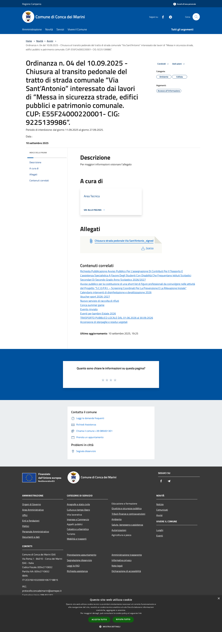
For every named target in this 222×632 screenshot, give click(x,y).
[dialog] (111, 613)
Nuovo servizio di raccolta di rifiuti (99, 301)
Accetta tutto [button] (99, 619)
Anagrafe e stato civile (78, 504)
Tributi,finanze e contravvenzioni (128, 514)
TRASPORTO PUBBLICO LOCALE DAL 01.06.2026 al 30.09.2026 (116, 318)
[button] (110, 626)
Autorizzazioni (119, 530)
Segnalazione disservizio (79, 560)
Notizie (160, 504)
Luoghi (159, 530)
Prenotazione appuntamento (81, 555)
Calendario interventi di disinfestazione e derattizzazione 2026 (115, 292)
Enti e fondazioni (30, 520)
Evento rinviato (89, 309)
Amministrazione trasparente (127, 555)
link (140, 613)
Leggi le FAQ (73, 565)
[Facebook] (162, 17)
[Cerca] (196, 16)
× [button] (218, 598)
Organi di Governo (31, 504)
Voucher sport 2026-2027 (95, 297)
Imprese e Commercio (78, 519)
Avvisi (50, 41)
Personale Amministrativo (35, 531)
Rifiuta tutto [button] (123, 619)
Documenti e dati (31, 537)
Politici (25, 526)
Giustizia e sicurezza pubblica (127, 508)
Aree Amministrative (33, 510)
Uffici (24, 515)
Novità (39, 41)
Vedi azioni (177, 63)
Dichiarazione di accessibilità (126, 571)
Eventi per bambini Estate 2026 (98, 313)
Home (29, 41)
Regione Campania (31, 4)
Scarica (149, 248)
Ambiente (117, 519)
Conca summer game (92, 305)
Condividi (161, 63)
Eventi (159, 535)
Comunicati (162, 510)
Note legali (117, 565)
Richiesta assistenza (77, 571)
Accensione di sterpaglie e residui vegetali (103, 322)
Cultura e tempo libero (78, 510)
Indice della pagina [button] (38, 152)
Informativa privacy (122, 560)
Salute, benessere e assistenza (127, 525)
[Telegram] (169, 17)
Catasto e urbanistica (78, 529)
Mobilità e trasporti (77, 539)
